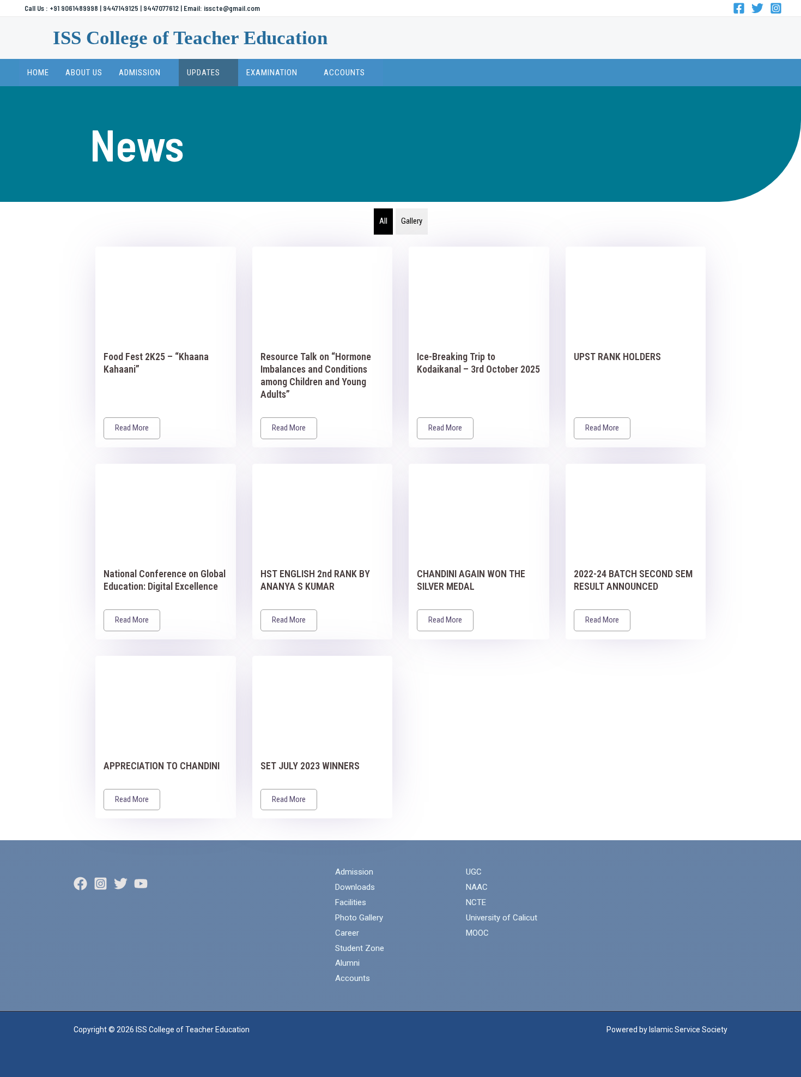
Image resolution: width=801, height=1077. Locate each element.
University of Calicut (501, 918)
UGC (474, 872)
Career (347, 933)
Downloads (355, 887)
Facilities (350, 902)
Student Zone (359, 948)
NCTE (476, 902)
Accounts (352, 978)
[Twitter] (757, 8)
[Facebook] (739, 8)
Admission (354, 872)
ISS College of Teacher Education (190, 38)
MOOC (477, 933)
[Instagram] (776, 8)
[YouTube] (141, 883)
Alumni (347, 963)
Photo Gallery (359, 918)
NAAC (477, 887)
